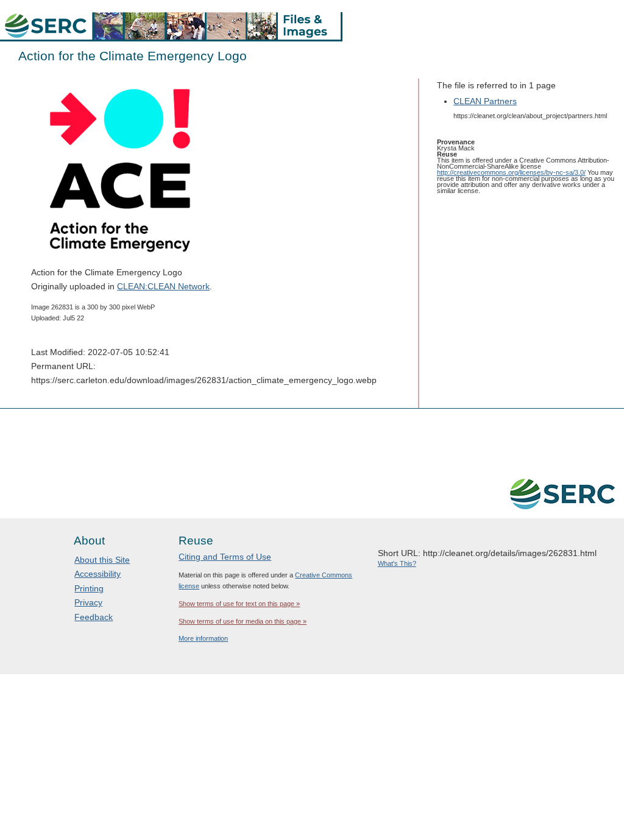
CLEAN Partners (485, 101)
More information (203, 638)
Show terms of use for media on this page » (243, 621)
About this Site (102, 560)
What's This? (397, 563)
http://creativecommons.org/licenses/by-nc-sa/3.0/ (511, 172)
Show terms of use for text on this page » (239, 603)
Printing (89, 588)
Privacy (88, 602)
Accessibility (97, 574)
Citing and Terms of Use (225, 557)
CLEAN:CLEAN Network (163, 286)
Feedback (93, 617)
